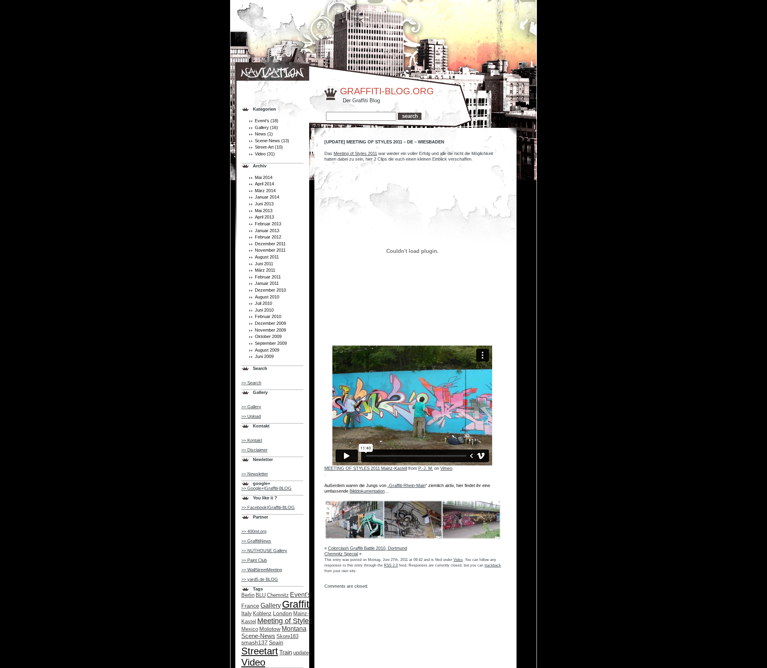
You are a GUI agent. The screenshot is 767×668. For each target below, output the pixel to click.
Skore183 (287, 636)
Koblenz (262, 613)
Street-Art (264, 147)
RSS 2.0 (391, 565)
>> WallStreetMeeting (261, 569)
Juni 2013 (264, 203)
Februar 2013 (268, 223)
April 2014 (264, 183)
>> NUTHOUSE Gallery (264, 550)
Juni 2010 (264, 310)
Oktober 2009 (268, 336)
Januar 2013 (267, 230)
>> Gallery (251, 406)
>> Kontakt (251, 440)
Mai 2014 (263, 177)
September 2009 (271, 343)
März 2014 (265, 190)
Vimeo (446, 468)
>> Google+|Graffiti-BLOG (266, 488)
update (301, 653)
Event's (262, 120)
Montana (294, 628)
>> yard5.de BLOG (259, 579)
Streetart (259, 651)
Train (285, 652)
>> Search (251, 382)
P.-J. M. (425, 468)
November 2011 (270, 250)
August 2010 (267, 296)
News (260, 133)
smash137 (254, 642)
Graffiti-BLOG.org (387, 91)
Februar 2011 (268, 276)
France (250, 605)
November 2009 (270, 330)
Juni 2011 (264, 263)
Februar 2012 (268, 237)
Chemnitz (278, 595)
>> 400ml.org (253, 531)
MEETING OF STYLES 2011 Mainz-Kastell (365, 468)
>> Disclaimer (254, 449)
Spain (276, 642)
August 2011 (267, 256)
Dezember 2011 (270, 243)
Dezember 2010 (270, 290)
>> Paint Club (254, 560)
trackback (493, 565)
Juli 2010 (263, 303)
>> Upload (251, 416)
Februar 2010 (268, 316)
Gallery (262, 127)
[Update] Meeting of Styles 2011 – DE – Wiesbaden (384, 141)
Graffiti (297, 604)
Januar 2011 (267, 283)
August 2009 (267, 350)
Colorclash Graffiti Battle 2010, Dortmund (367, 548)
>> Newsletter (254, 473)
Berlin (247, 595)
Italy (246, 613)
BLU (261, 595)
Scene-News (267, 140)
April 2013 (264, 217)
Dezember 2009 (270, 323)
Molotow (269, 629)
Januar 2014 (267, 197)
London (282, 613)
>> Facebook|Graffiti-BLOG (268, 507)
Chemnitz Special (341, 553)
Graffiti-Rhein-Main (407, 485)
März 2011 (265, 270)
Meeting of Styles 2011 (355, 153)
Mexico (249, 629)
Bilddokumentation (367, 491)
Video (260, 153)
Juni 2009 (264, 356)
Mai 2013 (263, 210)
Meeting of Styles (284, 620)
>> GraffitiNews (256, 541)
